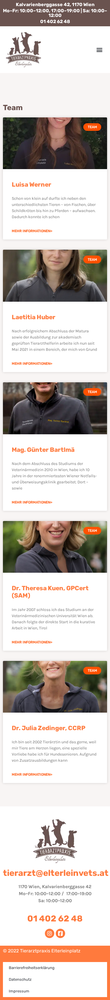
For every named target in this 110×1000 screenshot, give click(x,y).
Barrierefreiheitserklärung (32, 968)
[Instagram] (49, 933)
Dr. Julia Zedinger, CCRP (48, 728)
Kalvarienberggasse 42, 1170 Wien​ (55, 4)
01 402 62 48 (55, 21)
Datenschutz (20, 979)
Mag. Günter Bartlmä (43, 449)
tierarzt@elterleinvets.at (56, 873)
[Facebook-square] (60, 933)
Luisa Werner (31, 184)
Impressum (19, 991)
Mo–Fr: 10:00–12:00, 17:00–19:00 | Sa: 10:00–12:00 (55, 13)
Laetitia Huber (33, 317)
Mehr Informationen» (32, 231)
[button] (99, 50)
